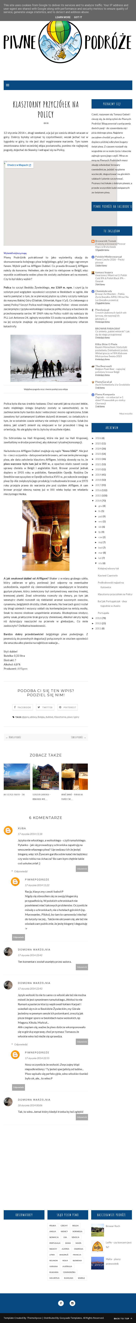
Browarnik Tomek (105, 240)
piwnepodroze (37, 879)
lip (99, 531)
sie (100, 526)
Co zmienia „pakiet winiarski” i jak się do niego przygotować (112, 333)
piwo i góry (73, 716)
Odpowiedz (82, 869)
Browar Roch (113, 1225)
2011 (98, 628)
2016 (98, 490)
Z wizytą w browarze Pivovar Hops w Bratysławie (110, 245)
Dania (68, 1243)
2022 (98, 458)
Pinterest (70, 707)
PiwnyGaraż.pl (103, 381)
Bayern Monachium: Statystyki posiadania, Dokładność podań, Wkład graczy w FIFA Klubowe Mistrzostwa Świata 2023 (111, 352)
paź (100, 516)
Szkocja (75, 1237)
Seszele (81, 1278)
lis (99, 510)
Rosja (65, 1260)
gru (100, 505)
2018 (98, 479)
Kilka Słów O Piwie (106, 344)
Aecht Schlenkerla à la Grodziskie (112, 384)
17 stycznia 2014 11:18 (30, 833)
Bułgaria (53, 1272)
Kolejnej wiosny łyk (108, 568)
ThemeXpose (34, 1317)
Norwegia (77, 1231)
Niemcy (64, 1231)
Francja (77, 1255)
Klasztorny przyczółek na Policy (115, 594)
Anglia (52, 1231)
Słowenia (77, 1260)
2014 (98, 500)
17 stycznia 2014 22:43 (30, 988)
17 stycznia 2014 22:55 (37, 1058)
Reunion (53, 1260)
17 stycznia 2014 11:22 (37, 885)
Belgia (41, 716)
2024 (98, 448)
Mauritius (54, 1278)
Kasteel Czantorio (108, 575)
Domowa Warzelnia (34, 949)
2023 (98, 453)
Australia (67, 1266)
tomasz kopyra (104, 272)
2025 (98, 443)
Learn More (62, 17)
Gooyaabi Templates (71, 1317)
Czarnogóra (69, 1272)
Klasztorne (60, 716)
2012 (98, 623)
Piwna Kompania (105, 394)
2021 (98, 464)
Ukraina (53, 1266)
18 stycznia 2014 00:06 (30, 1105)
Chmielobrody (103, 291)
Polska (52, 1225)
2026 (98, 438)
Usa (65, 1237)
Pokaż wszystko (125, 414)
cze (100, 537)
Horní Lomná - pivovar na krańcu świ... (72, 796)
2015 (98, 495)
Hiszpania (78, 1249)
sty (100, 563)
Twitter (47, 707)
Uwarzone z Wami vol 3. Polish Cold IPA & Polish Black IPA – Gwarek (111, 278)
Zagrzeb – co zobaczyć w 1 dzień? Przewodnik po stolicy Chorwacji (110, 400)
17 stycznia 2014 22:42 (30, 955)
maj (100, 542)
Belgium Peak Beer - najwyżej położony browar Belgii (110, 370)
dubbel (49, 716)
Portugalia (103, 612)
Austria (65, 1249)
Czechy (64, 1225)
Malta (78, 1243)
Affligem (22, 668)
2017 (98, 485)
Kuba (22, 828)
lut (99, 557)
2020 (98, 469)
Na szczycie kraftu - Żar (14, 794)
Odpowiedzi (20, 871)
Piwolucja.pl (102, 309)
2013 (98, 617)
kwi (100, 547)
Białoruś (64, 1255)
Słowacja (54, 1237)
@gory (25, 716)
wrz (100, 521)
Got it (78, 17)
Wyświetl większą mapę (15, 253)
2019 (98, 474)
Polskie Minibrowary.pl (108, 256)
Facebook (24, 707)
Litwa (52, 1255)
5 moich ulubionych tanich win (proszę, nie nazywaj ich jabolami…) (110, 315)
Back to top (122, 1318)
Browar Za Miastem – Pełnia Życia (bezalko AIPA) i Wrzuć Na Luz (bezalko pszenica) (112, 297)
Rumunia (68, 1278)
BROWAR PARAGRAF (107, 328)
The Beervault (103, 366)
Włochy (53, 1249)
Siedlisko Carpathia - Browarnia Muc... (42, 796)
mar (100, 552)
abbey (33, 716)
